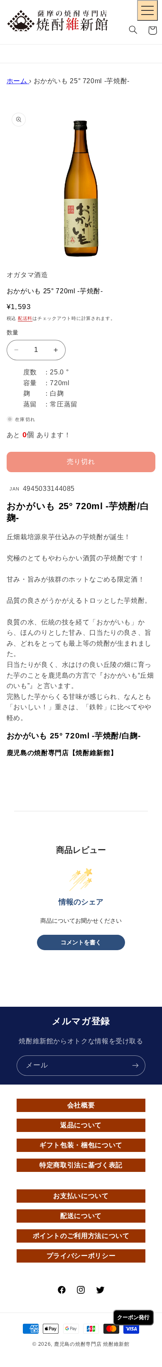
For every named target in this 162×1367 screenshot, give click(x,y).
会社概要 (81, 1105)
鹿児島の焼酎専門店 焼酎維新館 (92, 1344)
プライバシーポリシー (81, 1255)
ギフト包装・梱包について (81, 1145)
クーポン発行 (133, 1317)
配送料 (25, 318)
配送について (81, 1215)
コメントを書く (81, 942)
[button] (133, 30)
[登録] (135, 1065)
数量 (13, 332)
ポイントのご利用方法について (81, 1235)
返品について (81, 1125)
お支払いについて (80, 1195)
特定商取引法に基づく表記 (81, 1165)
